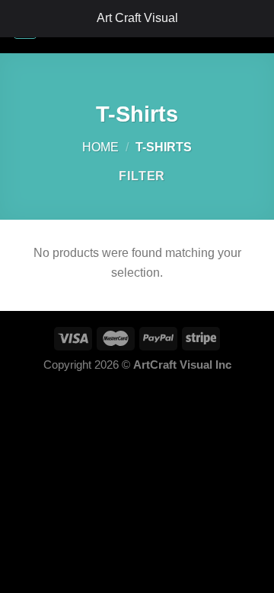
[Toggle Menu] (20, 18)
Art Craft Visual (137, 17)
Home (100, 147)
